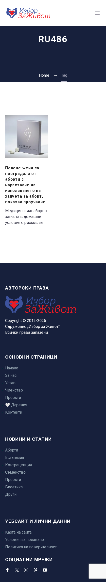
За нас (11, 375)
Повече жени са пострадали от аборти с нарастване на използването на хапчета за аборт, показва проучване (25, 185)
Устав (10, 382)
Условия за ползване (24, 539)
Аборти (11, 450)
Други (11, 494)
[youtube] (45, 570)
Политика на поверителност (31, 547)
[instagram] (26, 570)
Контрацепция (18, 465)
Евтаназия (14, 457)
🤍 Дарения (16, 405)
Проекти (13, 397)
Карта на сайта (18, 532)
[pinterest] (35, 570)
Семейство (15, 472)
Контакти (13, 412)
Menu (97, 13)
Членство (14, 390)
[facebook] (7, 570)
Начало (11, 368)
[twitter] (17, 570)
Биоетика (14, 487)
